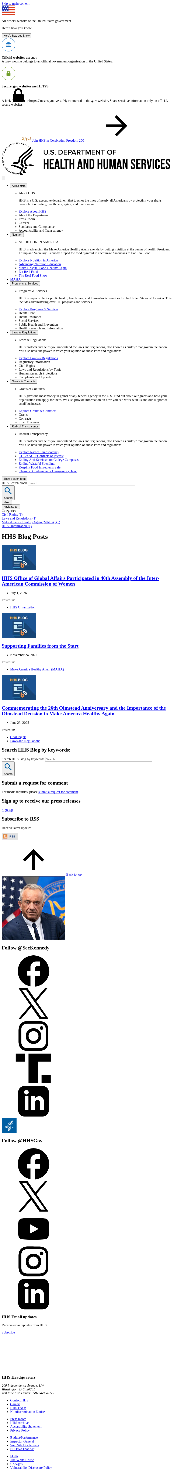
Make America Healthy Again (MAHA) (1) (31, 522)
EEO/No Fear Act (22, 1449)
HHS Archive (19, 1423)
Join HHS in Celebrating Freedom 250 (58, 140)
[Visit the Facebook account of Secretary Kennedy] (33, 985)
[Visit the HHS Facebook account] (33, 1178)
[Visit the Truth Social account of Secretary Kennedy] (33, 1083)
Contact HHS (19, 1400)
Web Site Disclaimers (24, 1445)
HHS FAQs (18, 1408)
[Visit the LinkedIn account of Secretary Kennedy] (33, 1116)
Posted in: (8, 600)
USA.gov (16, 1464)
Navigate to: (10, 506)
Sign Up (7, 810)
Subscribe (8, 1332)
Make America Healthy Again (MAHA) (37, 669)
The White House (22, 1460)
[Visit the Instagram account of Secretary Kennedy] (33, 1051)
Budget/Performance (24, 1437)
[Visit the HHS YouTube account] (33, 1243)
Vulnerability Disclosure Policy (31, 1467)
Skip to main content (15, 3)
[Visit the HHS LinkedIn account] (33, 1309)
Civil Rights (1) (12, 514)
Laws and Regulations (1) (19, 518)
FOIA (14, 1456)
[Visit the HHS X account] (33, 1211)
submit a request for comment (58, 792)
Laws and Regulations (25, 741)
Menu (6, 502)
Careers (15, 1404)
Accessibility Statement (25, 1426)
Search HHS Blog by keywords (23, 759)
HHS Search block (15, 483)
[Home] (87, 173)
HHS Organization (22, 607)
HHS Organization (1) (17, 526)
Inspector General (22, 1441)
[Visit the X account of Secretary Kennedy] (33, 1018)
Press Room (18, 1419)
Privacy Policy (20, 1430)
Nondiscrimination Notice (27, 1412)
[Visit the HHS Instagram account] (33, 1276)
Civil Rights (18, 737)
